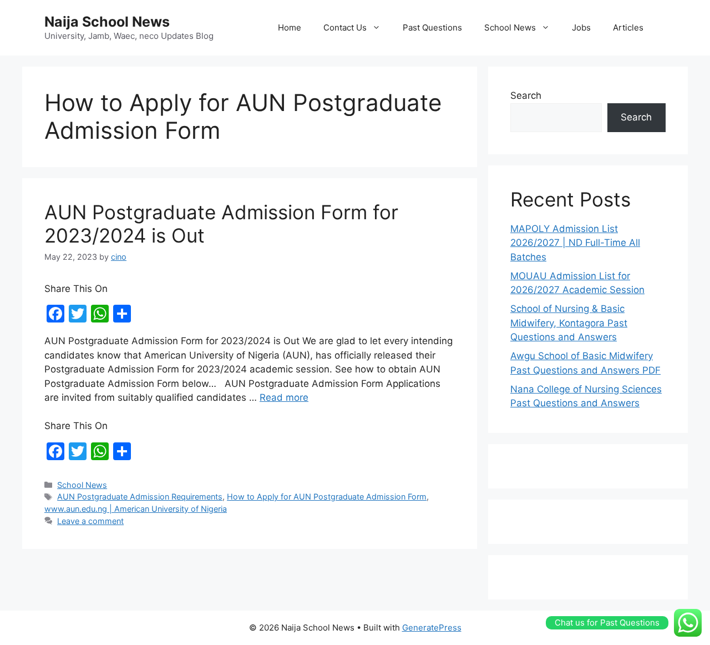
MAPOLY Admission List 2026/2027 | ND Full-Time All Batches (575, 243)
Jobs (581, 27)
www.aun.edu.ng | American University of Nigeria (135, 508)
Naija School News (107, 21)
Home (289, 27)
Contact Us (345, 27)
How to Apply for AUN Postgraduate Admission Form (327, 496)
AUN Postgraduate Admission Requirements (139, 496)
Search (525, 95)
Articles (628, 27)
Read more (284, 397)
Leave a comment (90, 521)
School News (510, 27)
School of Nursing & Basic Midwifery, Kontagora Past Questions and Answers (568, 322)
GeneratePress (432, 627)
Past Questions (432, 27)
